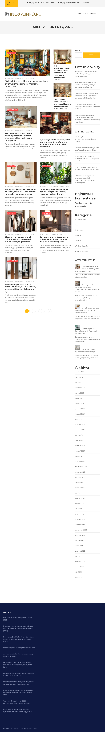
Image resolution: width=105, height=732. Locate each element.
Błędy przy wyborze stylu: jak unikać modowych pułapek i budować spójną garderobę (18, 239)
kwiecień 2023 (80, 498)
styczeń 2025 (79, 419)
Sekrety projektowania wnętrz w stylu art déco (19, 648)
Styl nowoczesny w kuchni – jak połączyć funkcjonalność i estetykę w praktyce (87, 106)
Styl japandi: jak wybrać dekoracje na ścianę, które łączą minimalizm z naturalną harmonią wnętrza (20, 191)
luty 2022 (78, 572)
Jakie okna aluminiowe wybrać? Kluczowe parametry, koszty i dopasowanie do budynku (85, 84)
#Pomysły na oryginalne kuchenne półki (73, 3)
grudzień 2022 (80, 519)
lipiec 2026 (79, 377)
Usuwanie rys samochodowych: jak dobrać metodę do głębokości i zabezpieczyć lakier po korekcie (86, 95)
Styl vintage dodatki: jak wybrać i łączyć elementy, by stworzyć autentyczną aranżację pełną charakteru (55, 143)
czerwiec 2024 (80, 446)
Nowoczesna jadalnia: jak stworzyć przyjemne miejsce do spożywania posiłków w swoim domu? (18, 639)
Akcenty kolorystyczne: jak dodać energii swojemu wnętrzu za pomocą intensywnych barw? (17, 664)
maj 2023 (78, 493)
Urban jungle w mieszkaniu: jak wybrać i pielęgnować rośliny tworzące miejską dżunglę (54, 191)
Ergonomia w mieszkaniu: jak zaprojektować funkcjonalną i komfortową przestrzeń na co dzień (18, 692)
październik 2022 (81, 530)
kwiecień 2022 (80, 561)
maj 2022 (78, 556)
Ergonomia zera (12, 109)
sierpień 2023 (79, 477)
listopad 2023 (80, 461)
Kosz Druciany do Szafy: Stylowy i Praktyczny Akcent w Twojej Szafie (87, 168)
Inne (76, 225)
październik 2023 (81, 467)
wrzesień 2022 (80, 535)
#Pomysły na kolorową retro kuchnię (41, 3)
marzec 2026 (79, 393)
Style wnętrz (11, 53)
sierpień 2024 (79, 435)
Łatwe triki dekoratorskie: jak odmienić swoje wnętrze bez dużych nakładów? (87, 310)
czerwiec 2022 (80, 551)
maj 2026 (78, 382)
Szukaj (77, 50)
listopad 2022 (80, 525)
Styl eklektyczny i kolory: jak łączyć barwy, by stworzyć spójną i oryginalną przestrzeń (27, 84)
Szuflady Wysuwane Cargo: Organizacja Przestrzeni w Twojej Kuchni (86, 331)
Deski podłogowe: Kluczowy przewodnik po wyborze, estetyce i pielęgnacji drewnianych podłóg (18, 628)
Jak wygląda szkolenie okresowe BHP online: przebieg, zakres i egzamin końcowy (86, 74)
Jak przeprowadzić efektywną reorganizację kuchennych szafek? (18, 655)
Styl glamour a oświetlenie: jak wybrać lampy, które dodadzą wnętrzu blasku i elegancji (54, 239)
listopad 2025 (80, 414)
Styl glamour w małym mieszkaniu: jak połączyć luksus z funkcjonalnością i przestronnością (62, 104)
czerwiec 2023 (80, 488)
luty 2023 (78, 509)
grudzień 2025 (80, 409)
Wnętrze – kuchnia (81, 246)
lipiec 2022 (79, 546)
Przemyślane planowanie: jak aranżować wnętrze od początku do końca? (87, 158)
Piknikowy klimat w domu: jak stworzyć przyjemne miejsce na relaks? (85, 139)
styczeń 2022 (79, 577)
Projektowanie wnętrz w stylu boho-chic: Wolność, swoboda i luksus (87, 149)
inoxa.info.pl (19, 78)
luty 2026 (78, 398)
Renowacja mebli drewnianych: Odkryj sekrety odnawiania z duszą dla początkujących (18, 683)
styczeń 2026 (79, 403)
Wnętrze (78, 235)
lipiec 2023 (79, 482)
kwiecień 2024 (80, 451)
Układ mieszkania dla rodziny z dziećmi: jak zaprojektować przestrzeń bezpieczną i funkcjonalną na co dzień (87, 118)
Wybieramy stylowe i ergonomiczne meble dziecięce (85, 351)
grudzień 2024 (80, 424)
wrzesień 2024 (80, 430)
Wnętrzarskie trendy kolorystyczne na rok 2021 (17, 619)
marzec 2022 (79, 567)
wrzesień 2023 (80, 472)
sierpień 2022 (79, 540)
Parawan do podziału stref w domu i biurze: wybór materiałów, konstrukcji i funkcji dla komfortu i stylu (20, 288)
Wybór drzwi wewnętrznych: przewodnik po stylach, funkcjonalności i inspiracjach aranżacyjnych (85, 179)
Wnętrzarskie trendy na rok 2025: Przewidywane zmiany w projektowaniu (87, 268)
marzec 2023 (79, 504)
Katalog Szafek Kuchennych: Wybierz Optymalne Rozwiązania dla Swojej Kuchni (17, 710)
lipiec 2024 (79, 440)
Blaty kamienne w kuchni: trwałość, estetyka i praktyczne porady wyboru (18, 674)
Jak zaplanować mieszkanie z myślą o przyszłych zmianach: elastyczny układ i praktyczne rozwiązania (18, 137)
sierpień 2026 (79, 372)
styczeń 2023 (79, 514)
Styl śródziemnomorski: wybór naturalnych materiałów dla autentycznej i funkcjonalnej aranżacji (62, 73)
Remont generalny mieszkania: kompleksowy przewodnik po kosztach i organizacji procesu (87, 288)
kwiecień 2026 (80, 388)
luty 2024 (78, 456)
